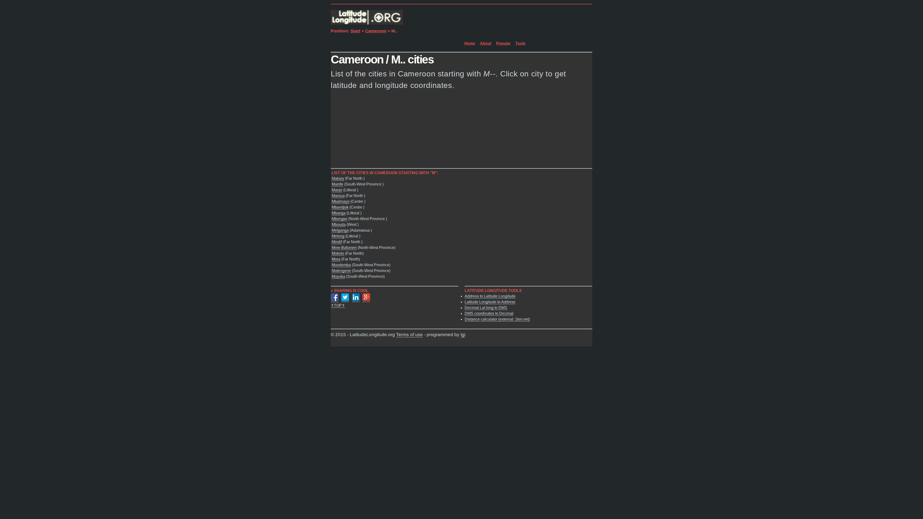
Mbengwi (339, 219)
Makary (338, 178)
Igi (463, 334)
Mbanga (339, 213)
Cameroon (376, 31)
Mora (336, 259)
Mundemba (341, 265)
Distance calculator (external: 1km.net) (497, 319)
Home (469, 43)
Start (355, 31)
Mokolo (338, 253)
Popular (503, 43)
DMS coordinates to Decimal (489, 313)
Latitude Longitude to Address (490, 302)
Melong (338, 236)
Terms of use (409, 334)
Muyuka (338, 276)
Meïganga (340, 230)
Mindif (337, 242)
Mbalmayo (340, 201)
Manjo (337, 190)
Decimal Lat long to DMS (486, 308)
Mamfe (337, 184)
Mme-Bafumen (344, 248)
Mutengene (341, 271)
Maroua (338, 196)
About (485, 43)
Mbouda (339, 224)
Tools (520, 43)
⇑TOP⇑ (338, 305)
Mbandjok (340, 207)
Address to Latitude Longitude (490, 296)
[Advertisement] (461, 130)
